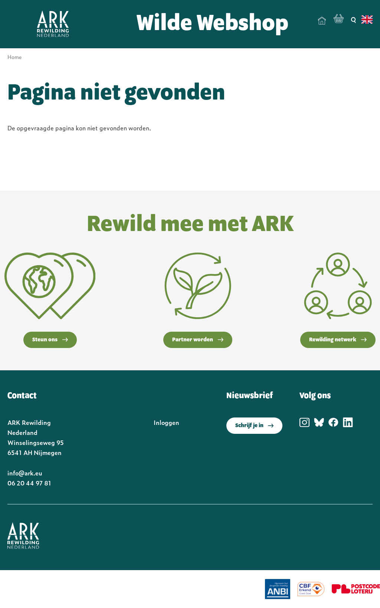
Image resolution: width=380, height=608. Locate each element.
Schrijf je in (249, 426)
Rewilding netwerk (332, 340)
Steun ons (45, 340)
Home (322, 20)
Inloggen (166, 422)
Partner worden (192, 340)
